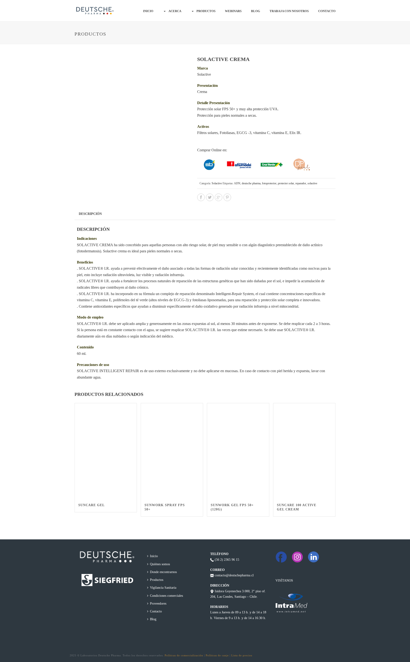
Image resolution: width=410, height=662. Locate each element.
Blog (255, 11)
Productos (205, 11)
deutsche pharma (251, 183)
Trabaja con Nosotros (289, 11)
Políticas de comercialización (184, 655)
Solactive (217, 183)
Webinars (233, 11)
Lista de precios (241, 655)
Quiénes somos (160, 564)
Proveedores (158, 603)
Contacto (326, 11)
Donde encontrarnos (163, 572)
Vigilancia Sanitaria (163, 587)
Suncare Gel (91, 505)
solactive (312, 183)
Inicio (148, 11)
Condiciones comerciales (166, 595)
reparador (300, 183)
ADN (237, 183)
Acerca (174, 11)
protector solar (286, 183)
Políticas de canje (217, 655)
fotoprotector (269, 183)
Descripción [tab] (90, 214)
